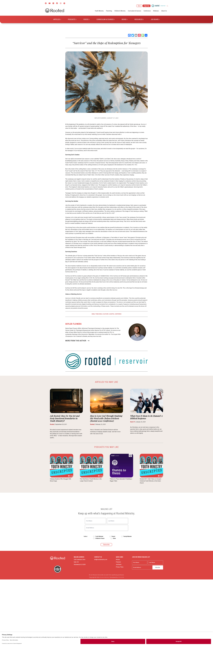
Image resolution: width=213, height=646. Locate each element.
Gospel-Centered (115, 314)
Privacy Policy (119, 567)
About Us (164, 11)
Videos (85, 19)
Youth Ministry (99, 11)
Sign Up (146, 6)
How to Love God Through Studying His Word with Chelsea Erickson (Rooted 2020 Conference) (106, 418)
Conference (147, 11)
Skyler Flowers (100, 118)
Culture (105, 314)
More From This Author (75, 341)
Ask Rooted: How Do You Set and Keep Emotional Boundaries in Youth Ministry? (65, 418)
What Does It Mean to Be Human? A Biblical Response (146, 417)
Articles (56, 19)
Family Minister (127, 536)
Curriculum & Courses (105, 19)
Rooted (52, 424)
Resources (138, 19)
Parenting (109, 11)
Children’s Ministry (119, 11)
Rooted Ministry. (104, 577)
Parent (113, 536)
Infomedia (121, 577)
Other (114, 538)
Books (124, 19)
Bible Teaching (97, 314)
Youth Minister (99, 536)
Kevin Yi (132, 422)
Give (139, 6)
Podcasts (71, 19)
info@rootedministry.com (100, 559)
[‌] (53, 3)
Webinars (156, 11)
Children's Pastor (100, 538)
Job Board (155, 19)
